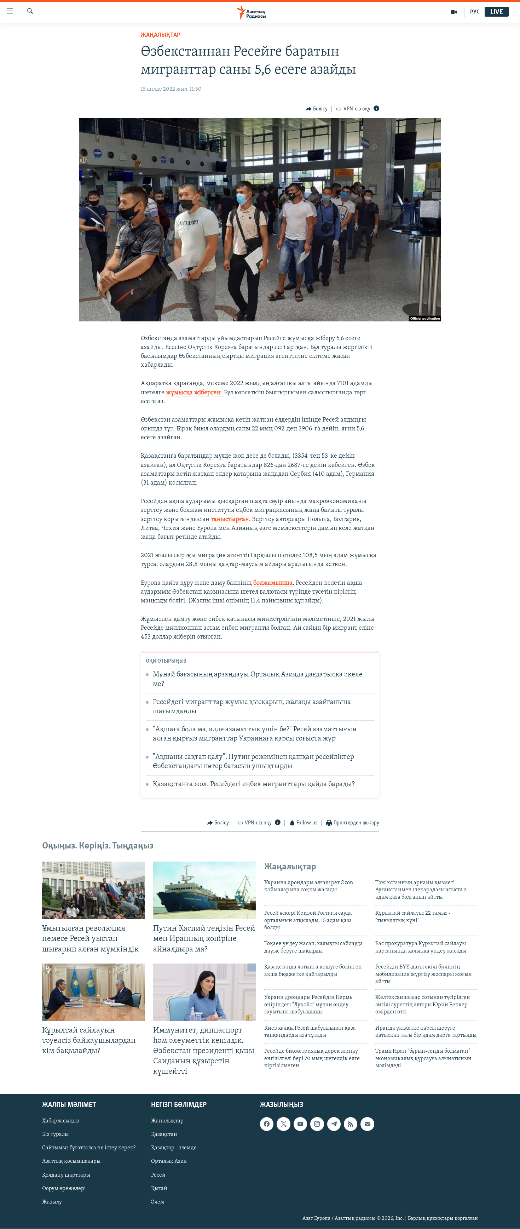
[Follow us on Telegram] (334, 1124)
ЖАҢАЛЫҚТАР (160, 35)
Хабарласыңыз (60, 1121)
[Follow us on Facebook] (266, 1124)
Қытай (159, 1188)
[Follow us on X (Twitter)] (283, 1124)
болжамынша (273, 583)
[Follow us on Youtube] (300, 1124)
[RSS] (350, 1124)
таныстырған (230, 519)
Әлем (157, 1202)
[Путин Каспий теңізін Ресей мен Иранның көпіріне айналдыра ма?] (204, 890)
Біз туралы (55, 1135)
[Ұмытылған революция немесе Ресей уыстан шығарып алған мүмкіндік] (93, 890)
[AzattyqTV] (454, 12)
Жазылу (52, 1202)
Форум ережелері (64, 1188)
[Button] (317, 109)
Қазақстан (164, 1135)
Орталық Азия (169, 1162)
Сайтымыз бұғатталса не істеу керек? (88, 1148)
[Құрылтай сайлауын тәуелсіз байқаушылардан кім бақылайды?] (93, 992)
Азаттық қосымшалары (71, 1162)
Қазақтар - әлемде (174, 1148)
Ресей (158, 1175)
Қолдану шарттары (66, 1175)
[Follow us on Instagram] (317, 1124)
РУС (475, 12)
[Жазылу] (367, 1124)
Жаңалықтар (167, 1121)
